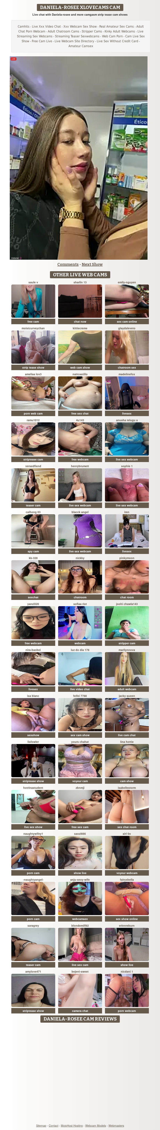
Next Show (92, 264)
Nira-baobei (33, 650)
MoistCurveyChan (33, 328)
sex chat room (126, 827)
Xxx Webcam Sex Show (80, 26)
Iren (126, 512)
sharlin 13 (80, 282)
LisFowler (33, 742)
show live (80, 873)
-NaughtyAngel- (33, 879)
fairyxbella (127, 879)
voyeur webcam (126, 873)
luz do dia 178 (80, 650)
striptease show (33, 781)
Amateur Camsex (80, 46)
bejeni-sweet (80, 971)
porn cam (33, 873)
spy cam (33, 551)
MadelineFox (127, 374)
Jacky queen (127, 696)
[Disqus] (80, 1073)
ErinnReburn (127, 925)
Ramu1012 (33, 420)
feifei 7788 (80, 696)
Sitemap (41, 1125)
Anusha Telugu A (127, 420)
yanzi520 (33, 604)
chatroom (80, 597)
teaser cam (33, 505)
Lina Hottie (127, 742)
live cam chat (127, 735)
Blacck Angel (80, 512)
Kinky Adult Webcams (120, 31)
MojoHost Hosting (72, 1125)
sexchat (33, 597)
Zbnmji (80, 788)
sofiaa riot (80, 604)
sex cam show (80, 735)
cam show (127, 781)
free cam (33, 321)
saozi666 (80, 834)
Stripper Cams (92, 31)
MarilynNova (127, 650)
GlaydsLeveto (126, 328)
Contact (53, 1125)
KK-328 (33, 558)
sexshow (33, 735)
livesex (127, 413)
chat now (80, 321)
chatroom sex (127, 367)
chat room (127, 597)
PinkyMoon (126, 558)
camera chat (80, 1011)
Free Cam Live (42, 41)
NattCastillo (80, 374)
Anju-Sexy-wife (80, 879)
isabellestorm (127, 788)
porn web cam (33, 413)
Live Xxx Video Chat (46, 26)
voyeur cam (80, 781)
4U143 (80, 420)
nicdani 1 (127, 971)
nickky (80, 558)
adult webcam (127, 689)
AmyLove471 (33, 971)
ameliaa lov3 (33, 374)
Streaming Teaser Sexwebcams (77, 36)
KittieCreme (80, 328)
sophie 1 (127, 466)
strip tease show (33, 367)
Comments (68, 264)
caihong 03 (33, 512)
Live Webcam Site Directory (74, 41)
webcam (80, 643)
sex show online (127, 919)
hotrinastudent (33, 788)
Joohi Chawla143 (127, 604)
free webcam (80, 459)
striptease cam (33, 459)
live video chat (80, 689)
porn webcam (127, 1011)
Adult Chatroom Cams (63, 31)
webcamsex (80, 919)
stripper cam (127, 643)
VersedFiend (33, 466)
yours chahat (80, 742)
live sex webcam (127, 459)
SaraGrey (33, 925)
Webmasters (116, 1125)
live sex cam (80, 965)
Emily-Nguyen (127, 282)
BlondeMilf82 (80, 925)
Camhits (23, 26)
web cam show (80, 367)
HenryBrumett (80, 466)
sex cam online (127, 321)
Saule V (33, 282)
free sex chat (80, 413)
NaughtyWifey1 (33, 834)
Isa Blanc (33, 696)
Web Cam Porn (112, 36)
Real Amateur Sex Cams (116, 26)
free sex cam (80, 827)
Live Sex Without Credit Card (117, 41)
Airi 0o (127, 834)
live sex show (33, 827)
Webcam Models (95, 1125)
